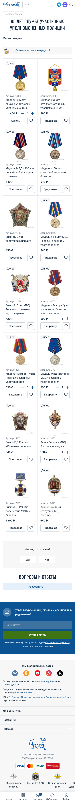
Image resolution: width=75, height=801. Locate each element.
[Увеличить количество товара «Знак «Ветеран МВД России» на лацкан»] (67, 452)
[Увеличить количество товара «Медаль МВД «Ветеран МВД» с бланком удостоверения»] (67, 387)
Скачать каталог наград (31, 50)
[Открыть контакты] (70, 4)
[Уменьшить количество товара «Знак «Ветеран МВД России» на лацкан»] (57, 452)
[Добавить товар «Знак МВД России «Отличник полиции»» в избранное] (31, 459)
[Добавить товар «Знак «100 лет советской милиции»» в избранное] (31, 257)
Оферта (15, 697)
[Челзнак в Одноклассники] (26, 673)
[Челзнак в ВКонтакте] (15, 673)
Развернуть (36, 586)
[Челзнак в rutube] (60, 673)
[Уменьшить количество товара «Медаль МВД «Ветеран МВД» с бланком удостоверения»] (57, 387)
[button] (36, 4)
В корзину (50, 326)
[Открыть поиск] (52, 4)
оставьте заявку (26, 692)
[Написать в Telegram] (59, 4)
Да (28, 559)
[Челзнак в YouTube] (37, 673)
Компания (9, 719)
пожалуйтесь (48, 681)
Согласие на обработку (58, 697)
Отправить (37, 635)
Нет (47, 559)
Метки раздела (12, 38)
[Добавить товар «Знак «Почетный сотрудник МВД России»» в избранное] (66, 528)
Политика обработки (32, 697)
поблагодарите (11, 684)
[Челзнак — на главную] (12, 4)
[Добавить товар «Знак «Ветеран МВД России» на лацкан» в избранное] (66, 459)
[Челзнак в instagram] (49, 673)
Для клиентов (12, 710)
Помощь (8, 728)
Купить (15, 120)
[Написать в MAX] (65, 4)
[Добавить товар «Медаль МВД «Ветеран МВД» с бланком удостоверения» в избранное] (66, 394)
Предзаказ (50, 120)
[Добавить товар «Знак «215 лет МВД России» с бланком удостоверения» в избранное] (31, 326)
